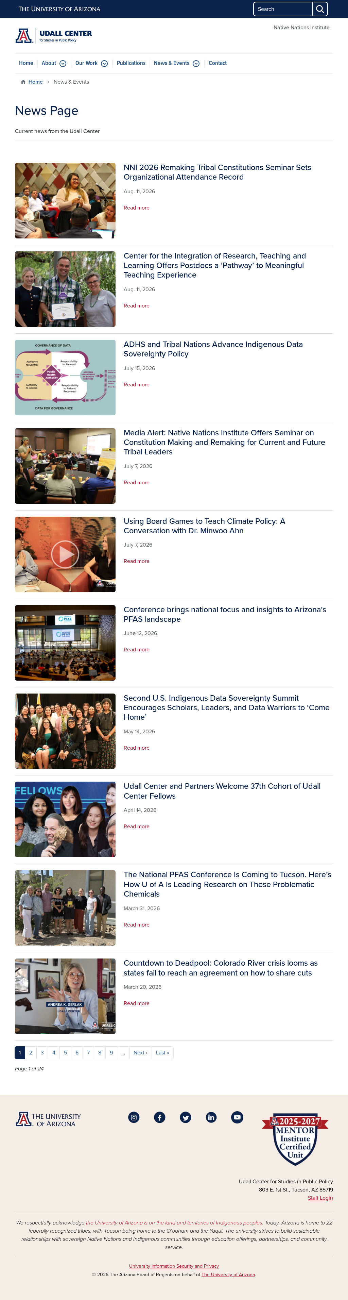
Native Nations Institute (302, 27)
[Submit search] (320, 9)
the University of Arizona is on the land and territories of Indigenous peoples (174, 1222)
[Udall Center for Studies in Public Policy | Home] (65, 36)
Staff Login (320, 1198)
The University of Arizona (228, 1275)
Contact (218, 63)
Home (26, 63)
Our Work (86, 63)
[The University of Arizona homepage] (60, 9)
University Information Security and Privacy (174, 1266)
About (49, 63)
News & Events (171, 63)
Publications (131, 63)
